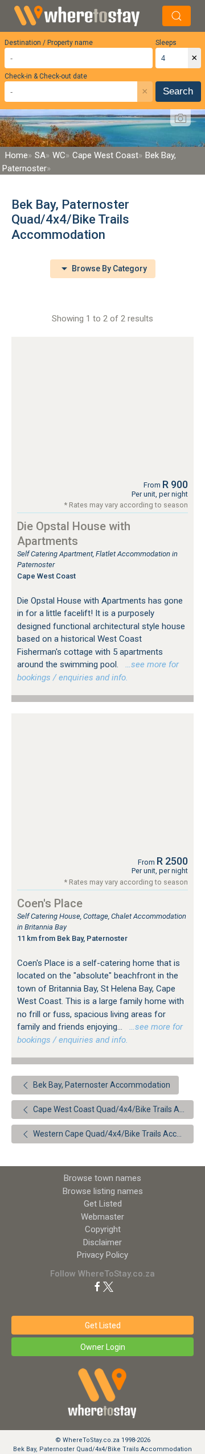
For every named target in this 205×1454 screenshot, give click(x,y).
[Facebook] (97, 1286)
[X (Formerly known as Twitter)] (108, 1286)
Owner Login (102, 1347)
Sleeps (166, 43)
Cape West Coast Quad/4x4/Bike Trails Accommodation (112, 1109)
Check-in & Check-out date (46, 76)
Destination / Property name (49, 43)
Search (178, 91)
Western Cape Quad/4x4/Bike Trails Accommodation (112, 1133)
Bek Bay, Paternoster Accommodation (100, 1084)
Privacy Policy (102, 1255)
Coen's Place (50, 903)
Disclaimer (102, 1242)
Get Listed (103, 1204)
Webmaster (102, 1217)
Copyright (103, 1229)
